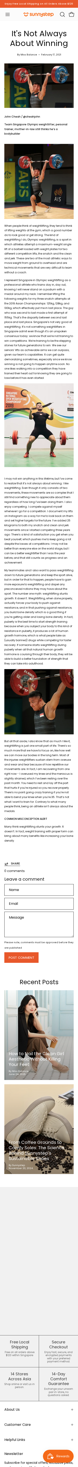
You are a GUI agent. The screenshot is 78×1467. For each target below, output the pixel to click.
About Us (12, 1409)
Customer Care (17, 1424)
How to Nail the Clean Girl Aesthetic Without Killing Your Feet (36, 1059)
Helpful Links (14, 1439)
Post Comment (21, 957)
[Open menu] (7, 14)
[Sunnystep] (39, 14)
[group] (39, 4)
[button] (62, 14)
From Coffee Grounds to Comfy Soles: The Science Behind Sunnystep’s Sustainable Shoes (36, 1150)
